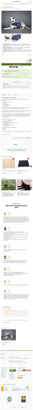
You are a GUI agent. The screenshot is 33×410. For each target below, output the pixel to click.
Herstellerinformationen (5, 134)
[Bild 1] (16, 22)
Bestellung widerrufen (11, 370)
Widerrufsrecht (3, 373)
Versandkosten (30, 62)
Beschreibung (4, 94)
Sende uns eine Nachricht (17, 361)
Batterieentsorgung (4, 374)
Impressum (2, 375)
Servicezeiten (11, 378)
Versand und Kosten (4, 369)
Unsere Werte (11, 372)
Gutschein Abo (11, 375)
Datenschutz (3, 370)
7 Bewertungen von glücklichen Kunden (14, 8)
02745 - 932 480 (14, 357)
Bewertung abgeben (7, 322)
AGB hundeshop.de (4, 372)
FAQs (2, 356)
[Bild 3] (16, 38)
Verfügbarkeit (10, 94)
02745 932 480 (6, 74)
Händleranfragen (11, 376)
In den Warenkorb (16, 64)
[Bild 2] (6, 38)
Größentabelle (29, 55)
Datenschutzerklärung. (14, 390)
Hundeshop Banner (12, 377)
